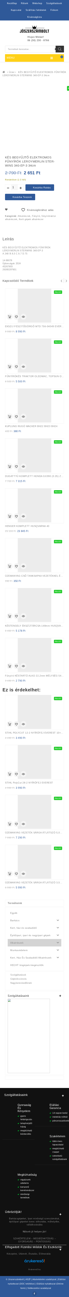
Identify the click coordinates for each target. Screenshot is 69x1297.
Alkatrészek (24, 216)
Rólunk (24, 3)
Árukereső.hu (34, 1269)
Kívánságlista (34, 17)
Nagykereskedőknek (21, 983)
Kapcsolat (16, 10)
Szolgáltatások (54, 3)
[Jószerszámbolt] (5, 72)
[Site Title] (34, 29)
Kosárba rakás (42, 187)
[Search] (60, 49)
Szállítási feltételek (36, 10)
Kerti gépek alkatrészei (31, 219)
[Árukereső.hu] (34, 1262)
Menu (11, 57)
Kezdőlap (12, 3)
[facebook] (34, 1293)
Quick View (23, 317)
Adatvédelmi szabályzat (44, 1279)
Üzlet (11, 72)
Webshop (37, 3)
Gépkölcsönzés (18, 979)
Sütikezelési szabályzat (39, 1288)
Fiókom (54, 10)
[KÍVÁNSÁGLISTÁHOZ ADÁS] (17, 317)
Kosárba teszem (22, 197)
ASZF (28, 1279)
